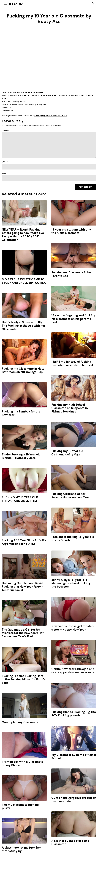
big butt (22, 95)
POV (33, 92)
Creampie (25, 92)
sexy (83, 95)
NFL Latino (16, 4)
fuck (43, 95)
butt (29, 95)
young (5, 98)
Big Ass (16, 92)
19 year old (12, 95)
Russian (40, 92)
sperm (89, 95)
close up (36, 95)
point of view (58, 95)
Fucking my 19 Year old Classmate (50, 115)
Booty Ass (41, 104)
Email (5, 173)
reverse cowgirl (72, 95)
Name (5, 162)
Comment (7, 130)
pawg (48, 95)
